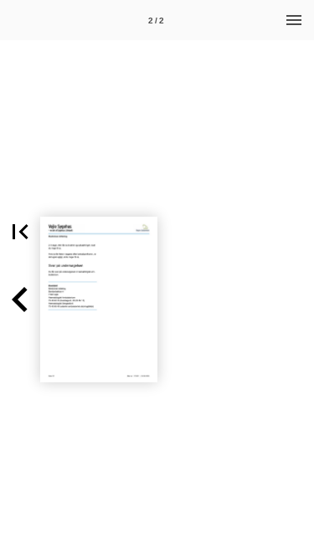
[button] (20, 232)
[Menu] (294, 20)
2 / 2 (156, 20)
